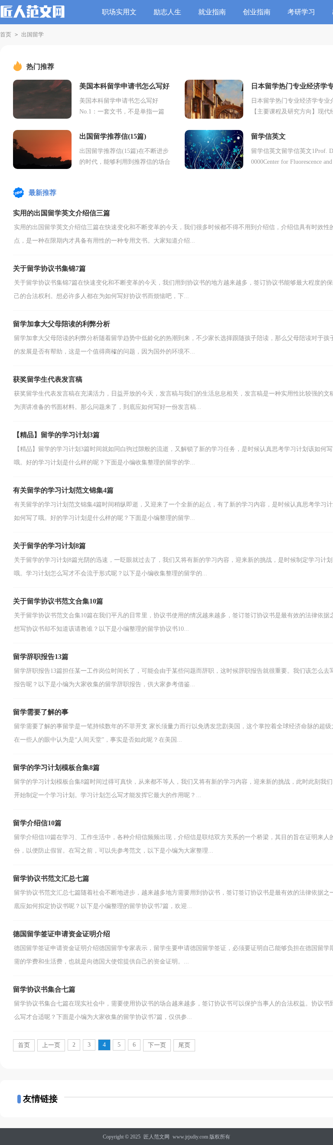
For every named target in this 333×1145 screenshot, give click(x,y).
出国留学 (32, 34)
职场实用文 (119, 12)
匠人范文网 (157, 1137)
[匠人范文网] (32, 16)
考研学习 (301, 12)
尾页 (184, 1045)
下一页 (157, 1045)
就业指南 (212, 12)
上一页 (51, 1045)
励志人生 (167, 12)
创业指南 (257, 12)
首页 (5, 34)
